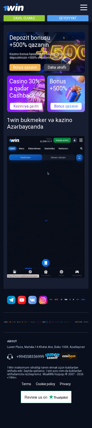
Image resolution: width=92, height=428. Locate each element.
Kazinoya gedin (26, 106)
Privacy (65, 384)
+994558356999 (30, 356)
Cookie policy (45, 384)
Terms (26, 384)
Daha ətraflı (57, 67)
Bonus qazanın (25, 67)
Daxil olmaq (24, 18)
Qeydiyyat (68, 18)
